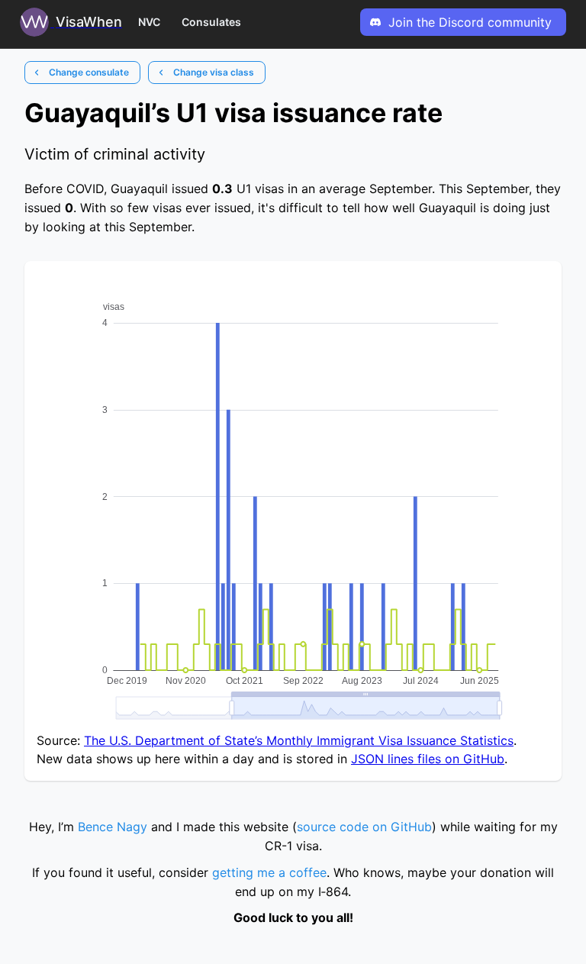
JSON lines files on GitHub (427, 758)
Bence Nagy (112, 826)
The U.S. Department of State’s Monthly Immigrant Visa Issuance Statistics (299, 740)
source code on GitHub (364, 826)
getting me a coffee (269, 872)
